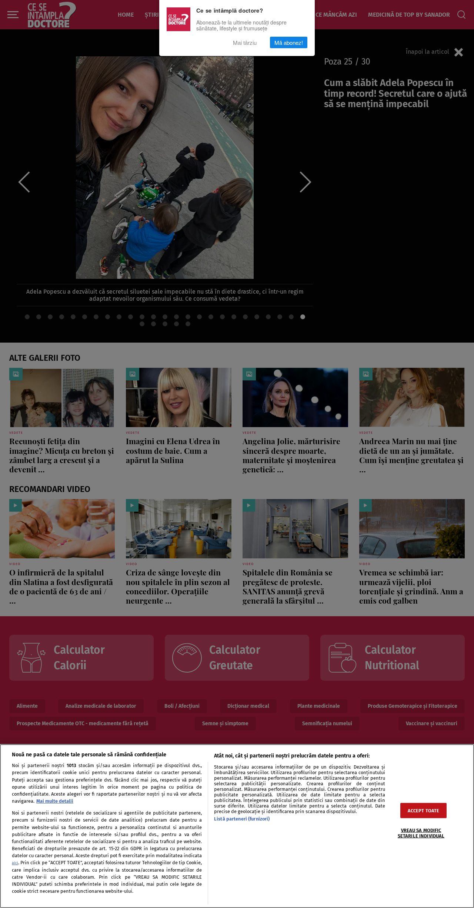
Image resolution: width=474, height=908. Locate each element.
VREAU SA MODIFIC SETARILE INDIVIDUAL (421, 832)
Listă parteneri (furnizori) (242, 819)
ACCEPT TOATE (424, 810)
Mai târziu (245, 42)
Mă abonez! (288, 42)
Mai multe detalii (54, 801)
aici (15, 863)
